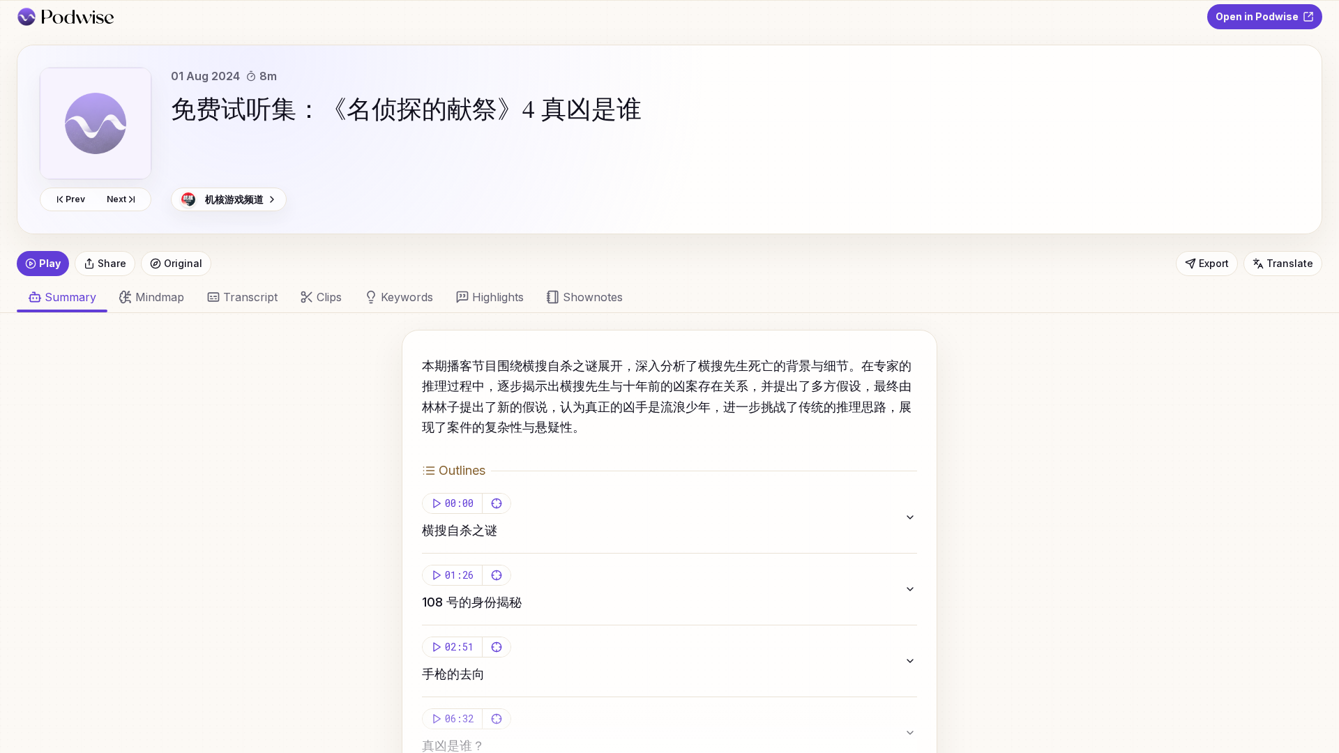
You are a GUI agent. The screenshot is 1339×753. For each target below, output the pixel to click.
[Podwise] (65, 16)
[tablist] (661, 297)
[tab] (151, 297)
